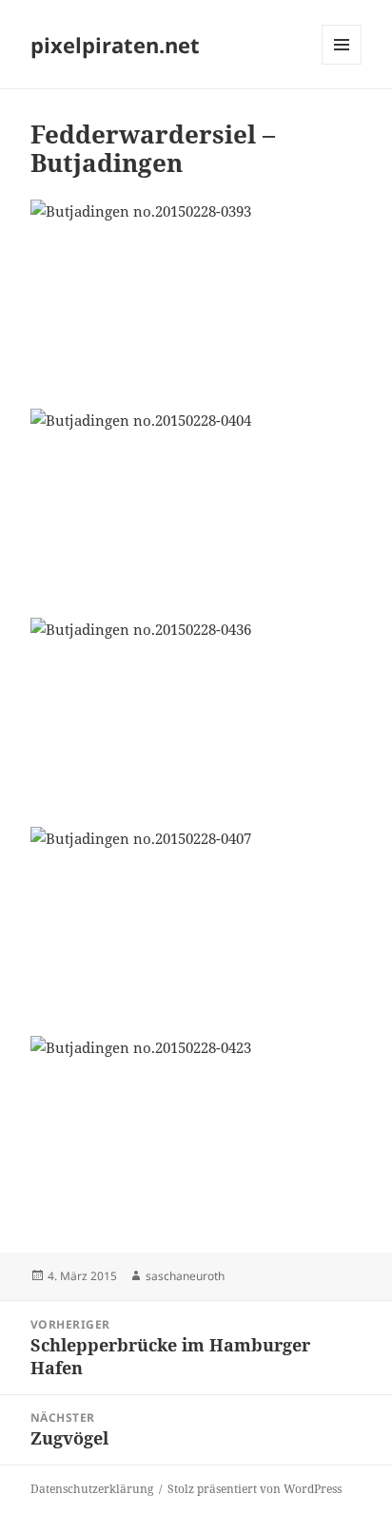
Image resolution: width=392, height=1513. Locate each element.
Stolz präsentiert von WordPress (254, 1489)
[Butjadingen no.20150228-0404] (196, 502)
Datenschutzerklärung (91, 1489)
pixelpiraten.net (115, 44)
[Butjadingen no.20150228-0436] (196, 711)
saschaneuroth (185, 1276)
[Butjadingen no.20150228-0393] (196, 293)
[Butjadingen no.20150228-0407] (196, 920)
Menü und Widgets (342, 64)
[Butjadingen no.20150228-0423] (196, 1129)
